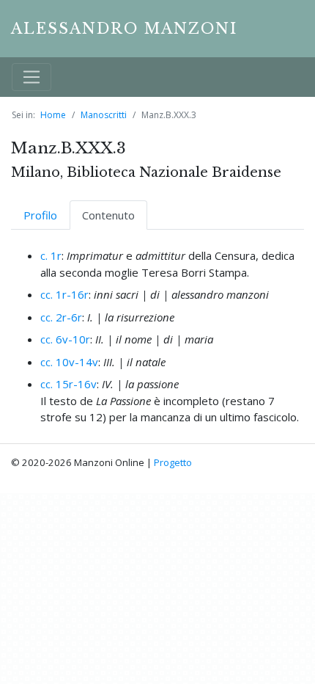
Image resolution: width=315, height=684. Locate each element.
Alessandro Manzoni (124, 28)
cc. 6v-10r (65, 339)
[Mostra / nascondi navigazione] (31, 77)
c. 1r (51, 255)
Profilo (40, 215)
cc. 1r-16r (64, 294)
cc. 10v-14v (69, 361)
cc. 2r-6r (61, 317)
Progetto (173, 462)
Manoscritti (104, 115)
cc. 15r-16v (68, 383)
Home (53, 115)
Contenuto (108, 215)
